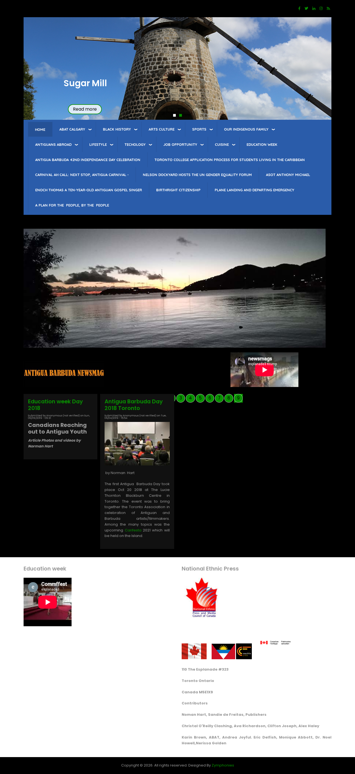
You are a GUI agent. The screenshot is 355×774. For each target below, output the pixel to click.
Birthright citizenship (178, 190)
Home (40, 129)
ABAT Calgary (72, 129)
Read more (85, 109)
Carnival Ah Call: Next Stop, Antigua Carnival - (82, 174)
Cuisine (222, 144)
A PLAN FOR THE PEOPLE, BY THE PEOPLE (72, 205)
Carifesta (133, 530)
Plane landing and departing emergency (254, 190)
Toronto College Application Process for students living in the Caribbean (229, 159)
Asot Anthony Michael (288, 174)
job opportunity (180, 144)
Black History (117, 129)
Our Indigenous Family (246, 129)
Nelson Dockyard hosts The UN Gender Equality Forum (197, 174)
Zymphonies (223, 765)
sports (199, 129)
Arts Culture (161, 129)
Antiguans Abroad (53, 144)
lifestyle (98, 144)
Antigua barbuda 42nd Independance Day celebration (87, 159)
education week (262, 144)
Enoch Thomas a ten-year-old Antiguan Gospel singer (88, 190)
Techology (135, 144)
